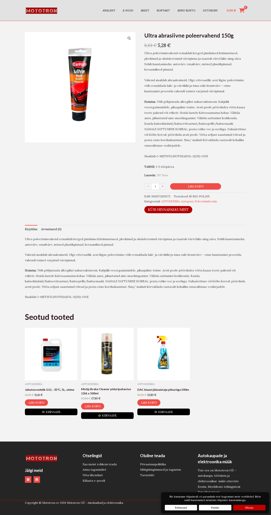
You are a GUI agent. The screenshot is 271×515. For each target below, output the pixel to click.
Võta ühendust (93, 475)
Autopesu (187, 201)
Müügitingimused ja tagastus (160, 469)
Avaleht (109, 10)
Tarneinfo (147, 475)
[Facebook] (37, 479)
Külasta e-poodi (94, 480)
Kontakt (163, 10)
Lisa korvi (196, 186)
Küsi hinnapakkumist (168, 209)
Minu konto (186, 10)
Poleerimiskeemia (206, 201)
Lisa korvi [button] (36, 402)
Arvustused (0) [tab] (51, 229)
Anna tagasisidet (94, 469)
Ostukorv (210, 10)
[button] (129, 38)
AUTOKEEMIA (170, 201)
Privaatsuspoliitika (153, 464)
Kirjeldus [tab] (31, 229)
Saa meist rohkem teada (100, 464)
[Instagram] (28, 479)
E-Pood (128, 10)
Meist (145, 10)
